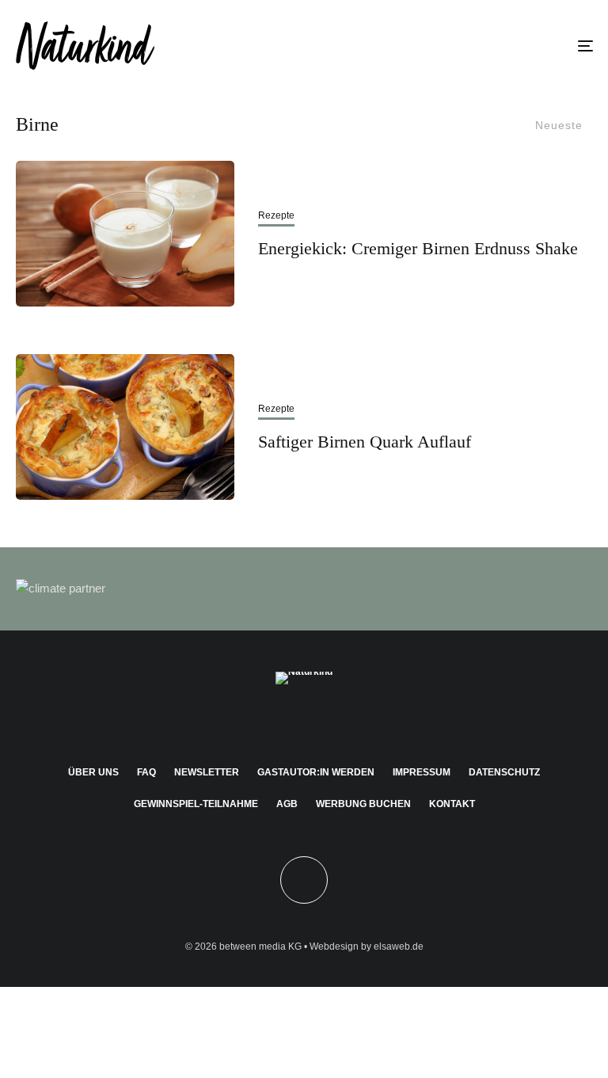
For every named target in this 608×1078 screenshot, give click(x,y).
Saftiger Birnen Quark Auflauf (364, 441)
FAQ (146, 772)
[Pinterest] (304, 720)
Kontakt (452, 803)
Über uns (93, 772)
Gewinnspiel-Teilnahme (196, 803)
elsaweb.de (399, 946)
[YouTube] (327, 720)
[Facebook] (258, 720)
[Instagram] (281, 720)
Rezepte (276, 215)
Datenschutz (504, 772)
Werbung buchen (363, 803)
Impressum (421, 772)
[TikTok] (350, 720)
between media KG (260, 946)
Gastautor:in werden (315, 772)
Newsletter (206, 772)
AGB (287, 803)
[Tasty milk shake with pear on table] (125, 234)
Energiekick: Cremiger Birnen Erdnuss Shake (418, 248)
